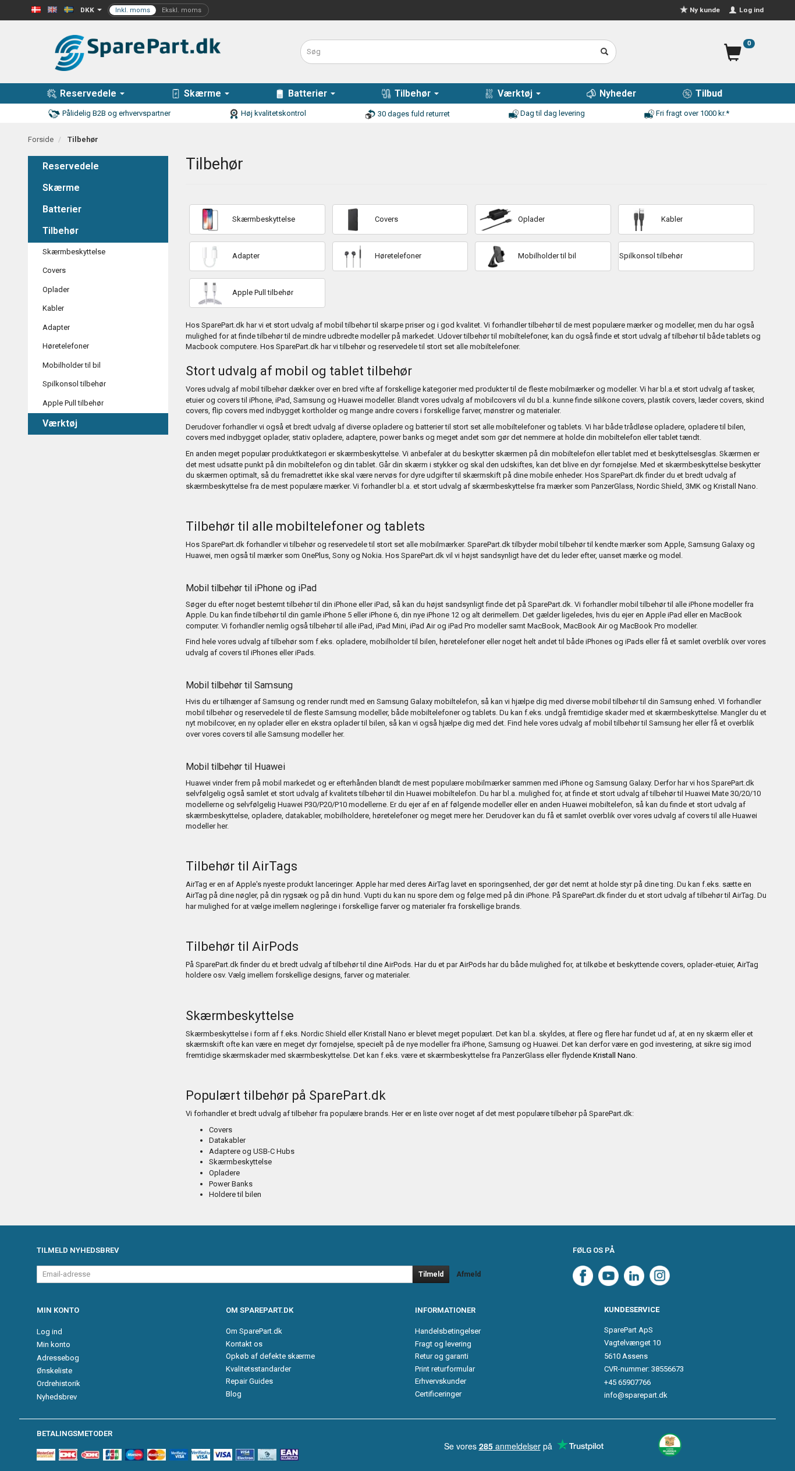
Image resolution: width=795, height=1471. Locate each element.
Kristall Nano (614, 1055)
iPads (634, 641)
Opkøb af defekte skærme (270, 1356)
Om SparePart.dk (254, 1331)
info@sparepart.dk (636, 1395)
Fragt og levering (443, 1343)
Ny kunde (705, 10)
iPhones (598, 641)
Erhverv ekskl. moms (158, 10)
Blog (234, 1394)
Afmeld (468, 1274)
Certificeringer (438, 1394)
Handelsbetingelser (448, 1331)
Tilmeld (430, 1274)
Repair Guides (249, 1381)
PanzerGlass (523, 1055)
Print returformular (445, 1369)
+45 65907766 (627, 1382)
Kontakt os (244, 1343)
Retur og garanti (442, 1356)
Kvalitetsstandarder (258, 1369)
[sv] (69, 9)
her (688, 723)
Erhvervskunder (440, 1381)
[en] (52, 9)
